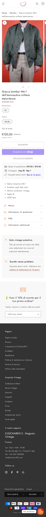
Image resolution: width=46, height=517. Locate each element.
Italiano (32, 494)
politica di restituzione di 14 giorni (25, 269)
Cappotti (8, 397)
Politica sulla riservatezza (15, 369)
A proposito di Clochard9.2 (16, 346)
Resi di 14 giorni (34, 174)
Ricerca (8, 342)
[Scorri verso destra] (28, 87)
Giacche (8, 392)
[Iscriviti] (38, 314)
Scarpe (8, 410)
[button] (3, 4)
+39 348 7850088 (16, 454)
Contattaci (9, 351)
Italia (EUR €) (12, 494)
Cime (7, 406)
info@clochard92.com (14, 457)
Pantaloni (8, 401)
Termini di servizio (12, 364)
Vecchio (13, 13)
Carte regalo (10, 419)
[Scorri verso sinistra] (17, 87)
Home (4, 13)
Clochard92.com (22, 512)
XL (6, 110)
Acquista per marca (13, 415)
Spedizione (9, 355)
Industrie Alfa (8, 102)
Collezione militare (12, 383)
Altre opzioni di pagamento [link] (23, 158)
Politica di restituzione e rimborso (18, 360)
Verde (7, 121)
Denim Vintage (11, 388)
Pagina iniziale (11, 337)
